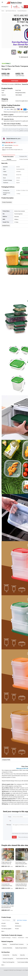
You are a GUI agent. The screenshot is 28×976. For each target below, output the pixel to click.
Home (2, 10)
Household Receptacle (21, 10)
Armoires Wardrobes (7, 948)
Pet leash (3, 926)
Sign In (3, 149)
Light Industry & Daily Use (11, 10)
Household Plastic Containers (17, 944)
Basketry (5, 944)
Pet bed (17, 928)
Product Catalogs (22, 920)
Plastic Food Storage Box (8, 962)
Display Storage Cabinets (21, 948)
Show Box (14, 955)
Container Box (6, 955)
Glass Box (22, 955)
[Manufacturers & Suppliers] (14, 2)
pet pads (3, 923)
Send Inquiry (14, 80)
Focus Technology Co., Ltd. (18, 970)
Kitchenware (18, 926)
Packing (17, 923)
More (2, 965)
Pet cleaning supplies (6, 928)
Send (14, 837)
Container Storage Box (8, 958)
